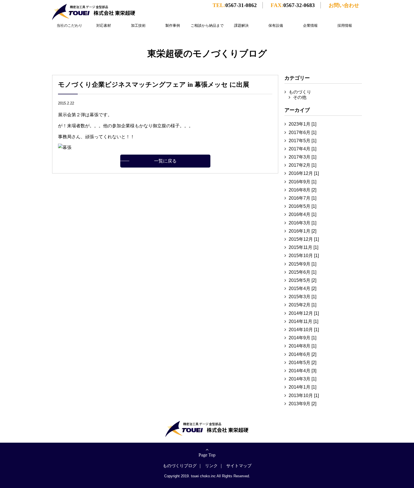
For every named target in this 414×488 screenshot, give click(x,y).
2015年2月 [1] (302, 304)
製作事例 (172, 25)
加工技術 (138, 25)
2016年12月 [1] (304, 173)
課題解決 (241, 25)
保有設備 (275, 25)
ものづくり (300, 92)
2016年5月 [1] (302, 206)
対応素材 (103, 25)
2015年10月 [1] (304, 255)
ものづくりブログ (180, 465)
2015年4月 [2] (302, 288)
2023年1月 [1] (302, 124)
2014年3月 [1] (302, 378)
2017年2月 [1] (302, 165)
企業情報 (310, 25)
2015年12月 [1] (304, 239)
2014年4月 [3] (302, 370)
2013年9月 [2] (302, 403)
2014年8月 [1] (302, 346)
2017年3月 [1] (302, 157)
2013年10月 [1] (304, 395)
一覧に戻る (165, 161)
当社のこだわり (69, 25)
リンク (211, 465)
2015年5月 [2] (302, 280)
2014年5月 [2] (302, 362)
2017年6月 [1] (302, 132)
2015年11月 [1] (303, 247)
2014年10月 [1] (304, 329)
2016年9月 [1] (302, 181)
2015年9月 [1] (302, 264)
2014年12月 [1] (304, 313)
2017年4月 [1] (302, 148)
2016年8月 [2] (302, 190)
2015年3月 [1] (302, 296)
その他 (299, 97)
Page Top (207, 455)
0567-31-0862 (235, 5)
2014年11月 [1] (303, 321)
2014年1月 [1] (302, 387)
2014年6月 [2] (302, 354)
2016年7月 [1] (302, 198)
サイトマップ (238, 465)
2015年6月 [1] (302, 272)
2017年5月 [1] (302, 140)
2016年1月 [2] (302, 231)
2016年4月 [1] (302, 214)
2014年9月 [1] (302, 337)
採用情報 (344, 25)
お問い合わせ (344, 5)
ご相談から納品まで (207, 25)
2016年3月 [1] (302, 222)
